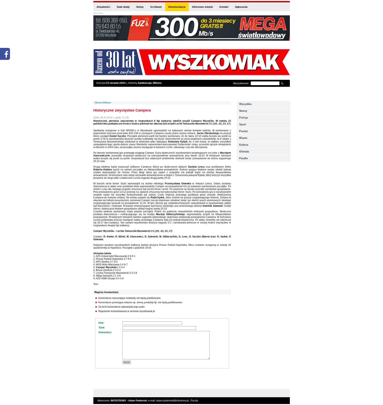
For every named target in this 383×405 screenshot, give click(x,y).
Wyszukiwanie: (241, 83)
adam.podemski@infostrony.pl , (173, 400)
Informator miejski (202, 7)
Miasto (243, 137)
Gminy (140, 7)
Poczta (194, 400)
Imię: (101, 322)
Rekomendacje (177, 7)
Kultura (243, 144)
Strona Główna (103, 102)
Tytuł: (102, 327)
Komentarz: (105, 332)
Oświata (244, 151)
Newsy (243, 110)
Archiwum (156, 7)
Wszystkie (245, 104)
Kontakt (223, 7)
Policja (243, 117)
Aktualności (103, 7)
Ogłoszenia (241, 7)
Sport (242, 124)
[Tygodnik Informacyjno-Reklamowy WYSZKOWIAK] (191, 74)
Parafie (243, 158)
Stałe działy (123, 7)
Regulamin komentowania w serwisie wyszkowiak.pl (126, 311)
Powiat (243, 131)
